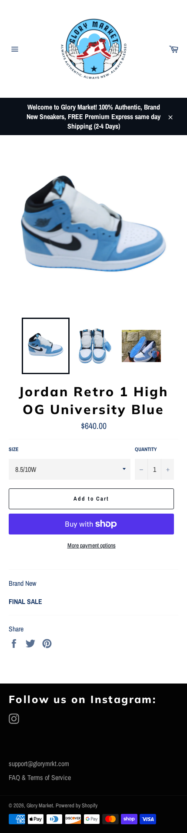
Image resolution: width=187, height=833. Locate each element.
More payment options (91, 545)
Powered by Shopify (76, 805)
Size (14, 449)
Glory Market (40, 805)
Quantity (146, 449)
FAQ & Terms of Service (40, 777)
